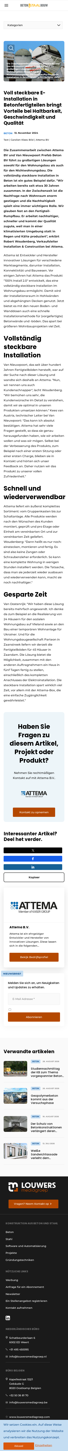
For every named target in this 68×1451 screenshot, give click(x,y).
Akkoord (18, 1446)
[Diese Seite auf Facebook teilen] (33, 859)
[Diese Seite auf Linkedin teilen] (33, 867)
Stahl (9, 1239)
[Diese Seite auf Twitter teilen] (33, 850)
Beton (8, 133)
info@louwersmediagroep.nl (28, 1356)
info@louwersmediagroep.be (28, 1402)
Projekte (11, 1253)
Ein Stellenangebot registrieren (26, 1301)
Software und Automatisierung (26, 1246)
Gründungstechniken (20, 1260)
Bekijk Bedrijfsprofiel (34, 957)
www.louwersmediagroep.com (29, 1417)
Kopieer (34, 877)
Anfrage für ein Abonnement (25, 1287)
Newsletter (13, 1294)
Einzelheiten (43, 1445)
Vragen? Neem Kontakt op (31, 1203)
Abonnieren (34, 1017)
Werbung (12, 1280)
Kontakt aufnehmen (19, 1307)
